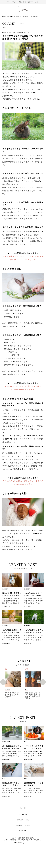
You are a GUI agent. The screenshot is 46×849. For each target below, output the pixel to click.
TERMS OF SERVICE (23, 825)
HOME (4, 16)
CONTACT (23, 815)
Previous (3, 682)
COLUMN (9, 16)
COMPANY (23, 830)
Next (43, 682)
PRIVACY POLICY (23, 820)
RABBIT (22, 23)
